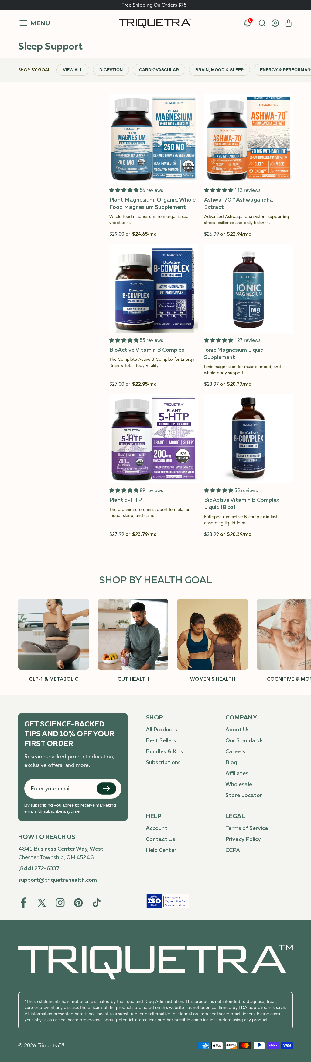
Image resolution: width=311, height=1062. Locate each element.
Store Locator (243, 795)
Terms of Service (246, 828)
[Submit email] (106, 788)
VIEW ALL (73, 69)
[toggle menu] (34, 23)
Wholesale (238, 784)
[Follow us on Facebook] (23, 902)
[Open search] (262, 23)
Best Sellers (161, 741)
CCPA (232, 850)
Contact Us (160, 839)
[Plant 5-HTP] (153, 466)
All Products (161, 730)
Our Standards (244, 741)
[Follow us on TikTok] (96, 902)
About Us (237, 730)
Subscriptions (163, 762)
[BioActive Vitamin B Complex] (153, 316)
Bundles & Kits (164, 751)
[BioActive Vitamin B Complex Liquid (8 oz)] (248, 466)
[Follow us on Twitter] (41, 902)
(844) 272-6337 (39, 868)
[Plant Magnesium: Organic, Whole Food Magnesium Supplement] (153, 166)
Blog (231, 762)
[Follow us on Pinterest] (78, 902)
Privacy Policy (243, 839)
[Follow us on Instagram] (60, 902)
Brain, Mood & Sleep (219, 69)
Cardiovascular (159, 69)
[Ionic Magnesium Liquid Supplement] (248, 316)
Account (156, 828)
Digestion (111, 69)
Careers (235, 751)
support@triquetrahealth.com (57, 880)
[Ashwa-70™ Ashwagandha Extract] (248, 166)
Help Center (161, 850)
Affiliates (236, 773)
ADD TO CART (154, 173)
